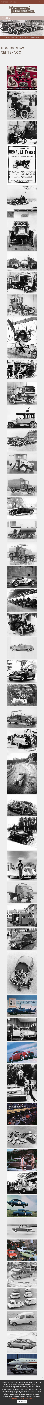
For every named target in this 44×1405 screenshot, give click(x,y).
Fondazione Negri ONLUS (11, 37)
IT (39, 2)
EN (42, 2)
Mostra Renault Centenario (32, 37)
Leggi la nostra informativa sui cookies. (22, 1398)
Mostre (21, 37)
